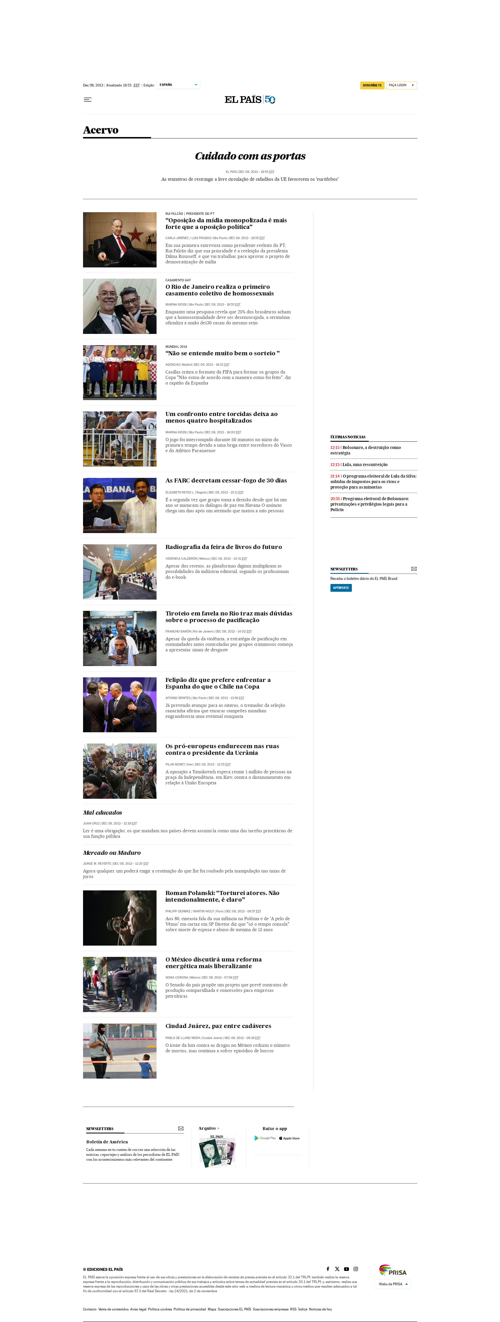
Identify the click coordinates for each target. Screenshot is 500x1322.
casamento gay (178, 280)
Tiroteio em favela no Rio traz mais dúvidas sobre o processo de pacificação (229, 617)
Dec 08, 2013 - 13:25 (213, 764)
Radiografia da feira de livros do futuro (224, 547)
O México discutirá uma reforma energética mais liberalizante (214, 963)
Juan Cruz (91, 823)
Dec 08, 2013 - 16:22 (211, 365)
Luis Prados (201, 238)
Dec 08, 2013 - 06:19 (242, 1038)
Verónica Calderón (181, 559)
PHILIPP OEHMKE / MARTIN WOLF (190, 911)
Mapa (212, 1309)
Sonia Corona (177, 977)
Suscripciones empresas (270, 1309)
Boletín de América (107, 1142)
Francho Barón (178, 631)
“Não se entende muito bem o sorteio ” (223, 354)
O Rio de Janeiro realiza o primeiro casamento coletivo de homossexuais (220, 290)
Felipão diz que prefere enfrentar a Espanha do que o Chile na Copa (218, 684)
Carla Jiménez (177, 238)
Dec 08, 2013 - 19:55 (256, 172)
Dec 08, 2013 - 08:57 (243, 911)
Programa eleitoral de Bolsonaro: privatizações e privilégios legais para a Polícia (369, 504)
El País (231, 172)
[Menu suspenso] (87, 99)
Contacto (90, 1309)
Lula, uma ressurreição (365, 464)
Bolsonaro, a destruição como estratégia (365, 450)
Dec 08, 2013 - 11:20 (131, 864)
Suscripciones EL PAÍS (234, 1309)
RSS (293, 1309)
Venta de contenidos (113, 1309)
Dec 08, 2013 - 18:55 (222, 304)
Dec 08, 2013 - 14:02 (234, 631)
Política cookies (160, 1309)
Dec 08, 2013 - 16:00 (223, 432)
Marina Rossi (176, 304)
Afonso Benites (178, 698)
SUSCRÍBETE (372, 85)
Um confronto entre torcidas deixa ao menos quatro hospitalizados (222, 418)
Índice (302, 1309)
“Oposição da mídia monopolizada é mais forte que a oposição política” (226, 224)
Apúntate (341, 588)
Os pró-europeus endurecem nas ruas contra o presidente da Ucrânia (222, 750)
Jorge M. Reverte (97, 864)
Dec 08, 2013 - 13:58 (226, 698)
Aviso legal (138, 1309)
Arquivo (207, 1129)
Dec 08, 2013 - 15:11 (226, 492)
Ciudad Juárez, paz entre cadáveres (218, 1026)
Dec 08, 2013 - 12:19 (119, 823)
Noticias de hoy (320, 1309)
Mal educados (102, 813)
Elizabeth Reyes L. (180, 492)
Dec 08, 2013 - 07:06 (220, 977)
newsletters (344, 569)
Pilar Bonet (175, 764)
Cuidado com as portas (250, 155)
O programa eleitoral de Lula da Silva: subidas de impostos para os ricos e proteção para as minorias (373, 482)
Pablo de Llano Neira (183, 1038)
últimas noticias (348, 437)
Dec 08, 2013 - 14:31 (229, 559)
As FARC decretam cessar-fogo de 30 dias (226, 481)
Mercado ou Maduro (112, 853)
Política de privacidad (190, 1309)
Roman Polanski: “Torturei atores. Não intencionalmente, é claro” (223, 897)
